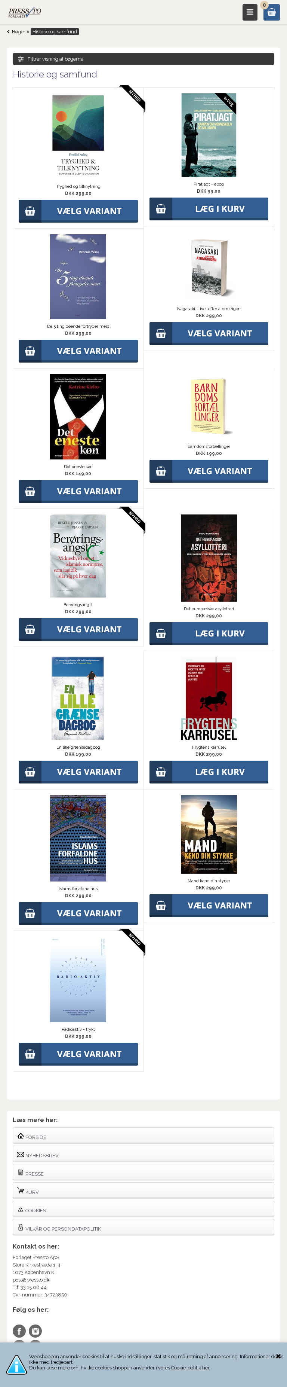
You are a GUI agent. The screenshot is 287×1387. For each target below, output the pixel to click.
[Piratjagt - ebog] (209, 175)
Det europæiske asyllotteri (209, 609)
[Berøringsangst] (78, 596)
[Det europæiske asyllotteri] (209, 600)
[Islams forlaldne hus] (78, 880)
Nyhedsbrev (41, 1155)
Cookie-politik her (190, 1368)
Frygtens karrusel (209, 747)
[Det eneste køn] (78, 458)
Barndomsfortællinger (209, 446)
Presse (34, 1174)
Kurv (31, 1192)
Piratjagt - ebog (209, 184)
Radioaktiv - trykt (78, 1029)
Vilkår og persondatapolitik (62, 1229)
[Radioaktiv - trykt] (78, 1020)
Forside (35, 1137)
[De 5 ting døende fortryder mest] (78, 317)
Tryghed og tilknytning (78, 186)
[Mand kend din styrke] (209, 872)
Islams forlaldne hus (78, 888)
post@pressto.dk (31, 1280)
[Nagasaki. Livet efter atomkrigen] (209, 300)
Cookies (35, 1210)
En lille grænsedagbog (78, 747)
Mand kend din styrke (209, 881)
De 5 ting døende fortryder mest (78, 326)
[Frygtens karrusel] (209, 738)
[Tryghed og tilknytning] (78, 177)
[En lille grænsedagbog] (78, 738)
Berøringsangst (78, 604)
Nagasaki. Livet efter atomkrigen (209, 308)
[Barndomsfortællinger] (209, 437)
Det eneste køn (78, 466)
